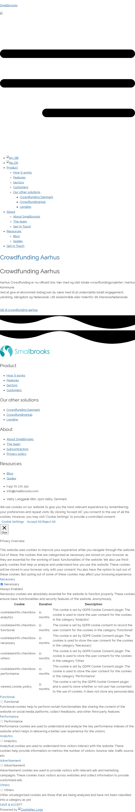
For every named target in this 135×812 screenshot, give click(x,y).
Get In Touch (22, 226)
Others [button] (5, 785)
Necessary (11, 584)
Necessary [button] (7, 579)
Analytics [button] (6, 736)
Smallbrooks (9, 5)
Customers (20, 187)
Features (19, 177)
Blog (16, 236)
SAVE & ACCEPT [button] (11, 804)
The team (20, 221)
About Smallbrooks (26, 216)
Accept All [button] (34, 521)
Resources (14, 231)
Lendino (25, 207)
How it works (22, 172)
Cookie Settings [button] (13, 521)
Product (12, 167)
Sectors (18, 182)
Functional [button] (7, 697)
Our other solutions (26, 192)
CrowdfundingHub (33, 202)
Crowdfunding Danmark (36, 197)
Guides (18, 241)
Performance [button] (9, 716)
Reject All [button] (48, 521)
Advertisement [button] (10, 760)
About (11, 212)
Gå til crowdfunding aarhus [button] (19, 310)
